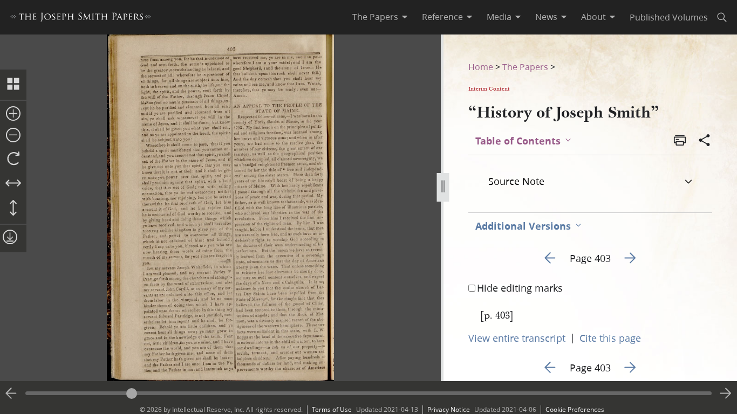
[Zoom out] (13, 135)
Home (480, 66)
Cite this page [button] (610, 338)
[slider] (368, 393)
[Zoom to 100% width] (13, 184)
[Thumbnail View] (13, 84)
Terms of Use (332, 409)
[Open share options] (704, 141)
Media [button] (499, 17)
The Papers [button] (375, 17)
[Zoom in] (13, 114)
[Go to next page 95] (725, 393)
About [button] (593, 17)
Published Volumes (669, 17)
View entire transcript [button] (516, 338)
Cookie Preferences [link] (574, 409)
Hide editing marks (520, 288)
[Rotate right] (13, 159)
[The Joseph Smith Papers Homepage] (80, 18)
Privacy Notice (448, 409)
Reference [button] (442, 17)
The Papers (525, 66)
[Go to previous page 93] (11, 393)
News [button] (546, 17)
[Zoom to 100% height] (13, 208)
